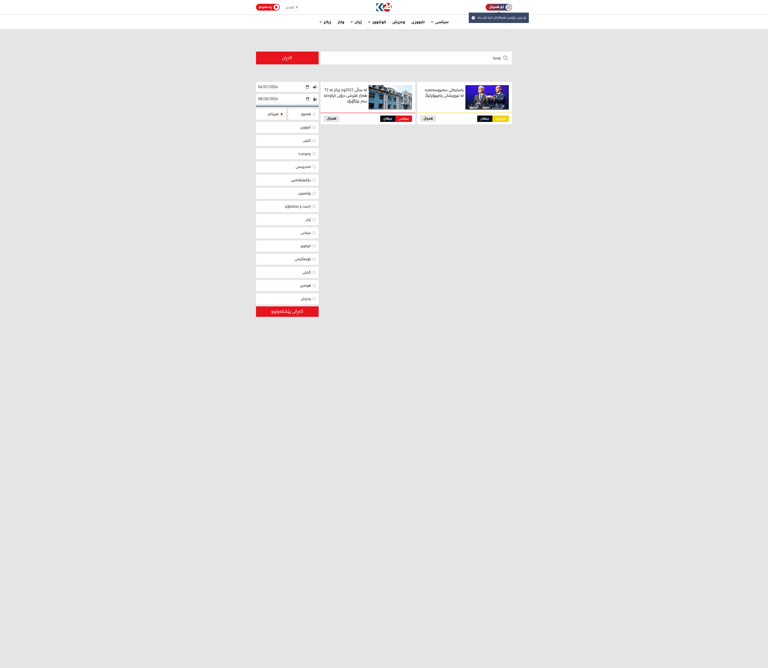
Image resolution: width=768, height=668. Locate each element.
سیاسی (442, 22)
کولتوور (379, 22)
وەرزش (398, 22)
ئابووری (418, 22)
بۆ (315, 99)
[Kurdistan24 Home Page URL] (384, 7)
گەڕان (287, 58)
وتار (341, 22)
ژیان (358, 22)
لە (315, 87)
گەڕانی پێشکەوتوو (287, 311)
